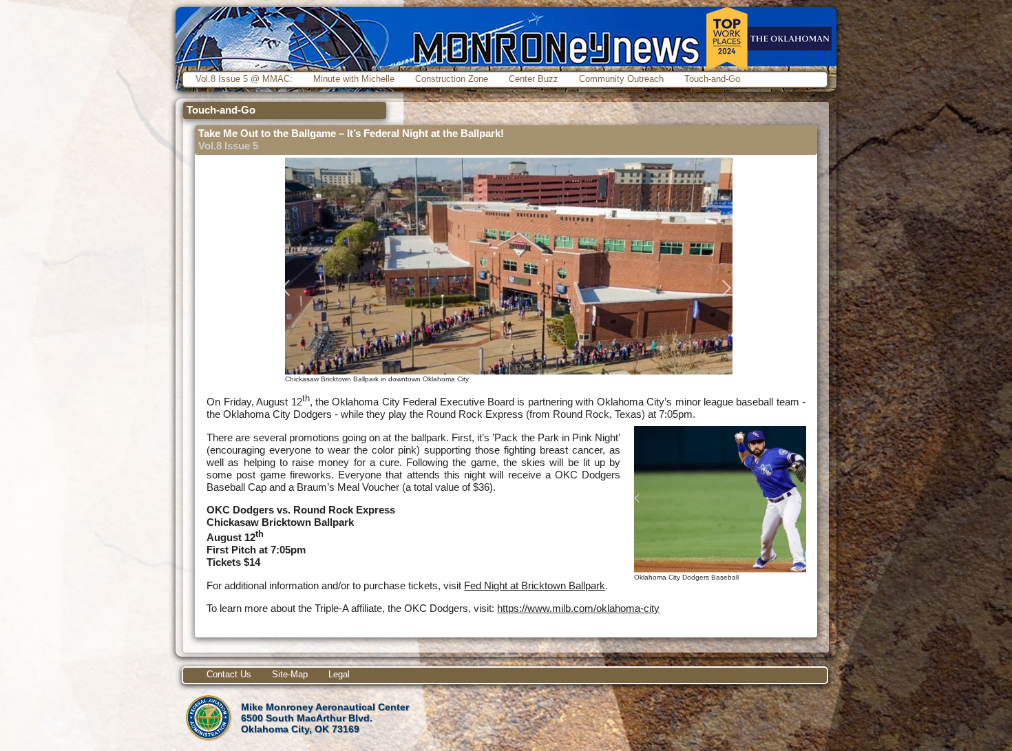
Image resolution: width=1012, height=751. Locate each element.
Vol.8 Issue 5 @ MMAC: (244, 79)
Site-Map (290, 674)
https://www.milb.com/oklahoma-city (578, 608)
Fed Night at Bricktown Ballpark (534, 585)
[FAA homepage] (208, 739)
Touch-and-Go (712, 79)
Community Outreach (621, 79)
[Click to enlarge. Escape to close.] (508, 371)
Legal (339, 674)
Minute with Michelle (353, 79)
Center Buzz (533, 79)
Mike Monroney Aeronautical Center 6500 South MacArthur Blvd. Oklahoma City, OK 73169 (325, 717)
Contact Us (229, 674)
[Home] (506, 37)
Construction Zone (451, 79)
